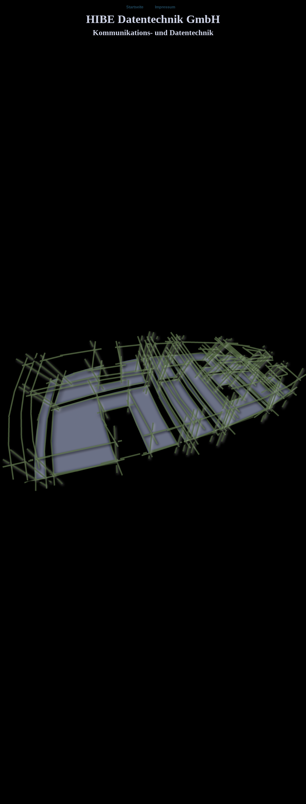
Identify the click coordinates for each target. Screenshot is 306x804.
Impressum (165, 7)
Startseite (134, 7)
